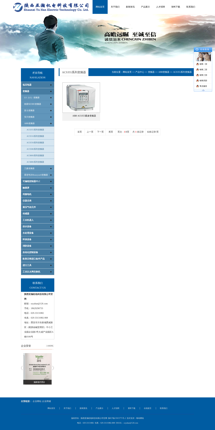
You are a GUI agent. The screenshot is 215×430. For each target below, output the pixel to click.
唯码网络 (140, 418)
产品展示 (145, 7)
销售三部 (203, 75)
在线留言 (147, 408)
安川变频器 (29, 117)
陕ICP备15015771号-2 (117, 418)
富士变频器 (29, 110)
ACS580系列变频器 (35, 149)
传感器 (26, 213)
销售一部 (203, 64)
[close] (203, 50)
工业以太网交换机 (31, 272)
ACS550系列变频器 (35, 142)
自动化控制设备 (30, 252)
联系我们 (190, 7)
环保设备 (27, 239)
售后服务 (203, 86)
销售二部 (203, 69)
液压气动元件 (29, 207)
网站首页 (100, 7)
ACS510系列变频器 (35, 136)
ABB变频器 (29, 123)
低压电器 (27, 85)
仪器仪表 (27, 200)
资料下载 (175, 7)
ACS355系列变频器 (35, 129)
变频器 (26, 91)
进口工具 (27, 265)
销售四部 (203, 81)
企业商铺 (46, 401)
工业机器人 (28, 220)
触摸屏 (26, 188)
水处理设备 (28, 233)
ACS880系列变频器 (35, 162)
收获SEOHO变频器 (32, 104)
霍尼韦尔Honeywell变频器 (36, 175)
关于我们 (115, 7)
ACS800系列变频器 (35, 155)
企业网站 (37, 401)
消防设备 (27, 246)
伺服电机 (27, 194)
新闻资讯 (130, 7)
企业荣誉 (26, 346)
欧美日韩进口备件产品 (34, 259)
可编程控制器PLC (31, 181)
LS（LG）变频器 (32, 97)
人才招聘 (160, 7)
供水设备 (27, 226)
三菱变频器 (29, 168)
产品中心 (139, 72)
